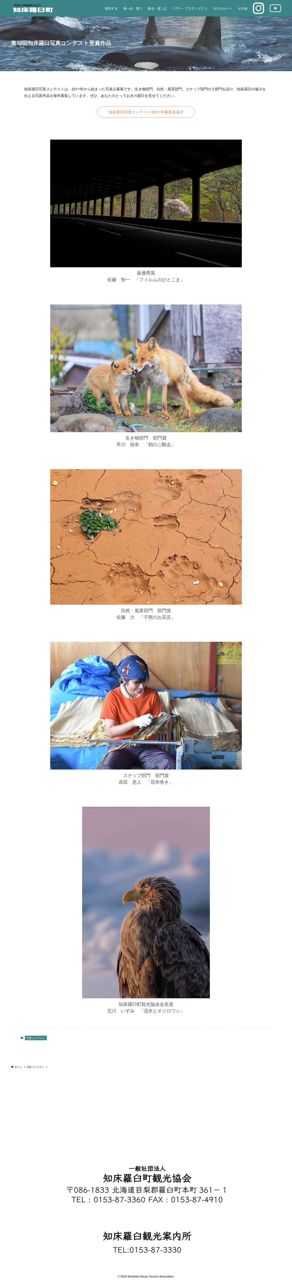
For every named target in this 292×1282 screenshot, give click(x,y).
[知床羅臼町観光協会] (43, 8)
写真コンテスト (35, 1038)
